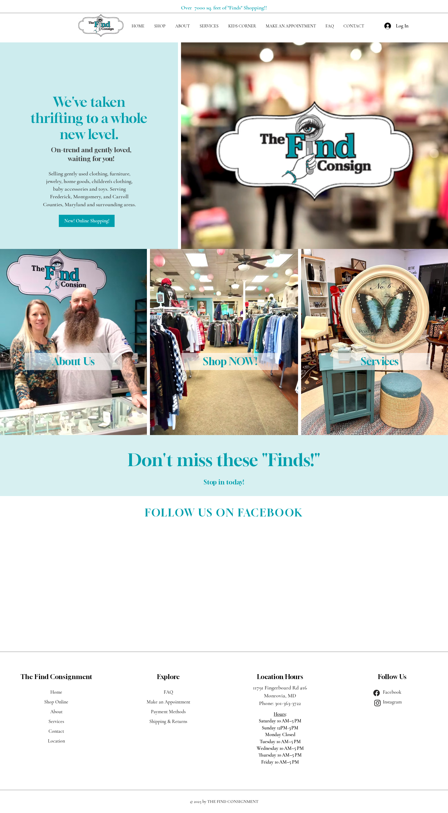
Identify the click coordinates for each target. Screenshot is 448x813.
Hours (280, 714)
